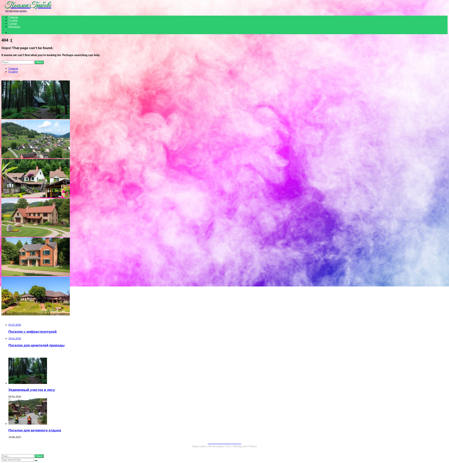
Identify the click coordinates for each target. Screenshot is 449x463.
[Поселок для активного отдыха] (110, 411)
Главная (13, 17)
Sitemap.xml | (241, 446)
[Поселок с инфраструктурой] (106, 139)
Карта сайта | (200, 446)
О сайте (13, 20)
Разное (253, 446)
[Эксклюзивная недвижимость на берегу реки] (106, 296)
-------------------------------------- (224, 443)
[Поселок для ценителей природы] (106, 178)
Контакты (14, 26)
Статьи (12, 23)
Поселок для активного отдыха (34, 430)
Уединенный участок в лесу (31, 390)
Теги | (229, 446)
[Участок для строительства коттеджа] (106, 257)
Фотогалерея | (217, 446)
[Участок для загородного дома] (106, 218)
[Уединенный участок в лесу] (106, 100)
